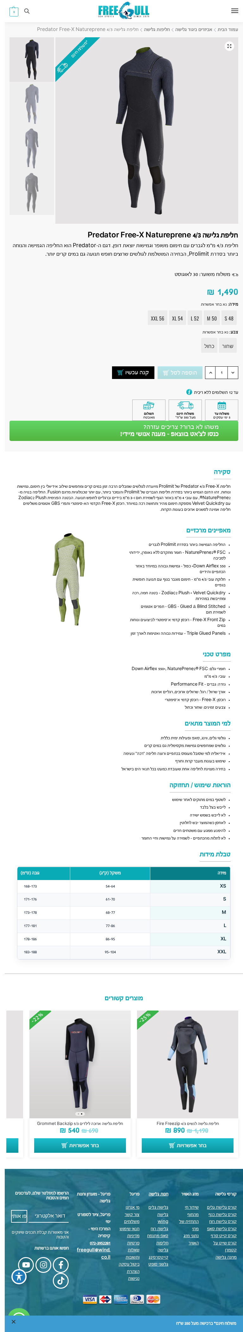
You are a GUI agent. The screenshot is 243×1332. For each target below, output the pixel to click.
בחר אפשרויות (187, 1145)
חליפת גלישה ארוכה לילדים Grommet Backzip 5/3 (75, 1124)
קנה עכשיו (132, 373)
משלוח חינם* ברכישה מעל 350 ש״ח (201, 1324)
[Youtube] (21, 1265)
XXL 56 (152, 318)
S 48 (224, 318)
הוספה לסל (179, 373)
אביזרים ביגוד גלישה (189, 29)
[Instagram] (39, 1265)
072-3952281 (95, 1243)
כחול (204, 346)
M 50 (207, 318)
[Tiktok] (56, 1281)
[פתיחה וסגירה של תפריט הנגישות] (14, 1276)
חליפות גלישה (152, 29)
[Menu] (224, 11)
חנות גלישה (154, 1194)
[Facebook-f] (56, 1265)
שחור (223, 346)
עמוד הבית (223, 29)
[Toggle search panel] (22, 11)
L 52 (190, 318)
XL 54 (172, 318)
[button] (9, 12)
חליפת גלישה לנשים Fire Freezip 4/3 (183, 1124)
